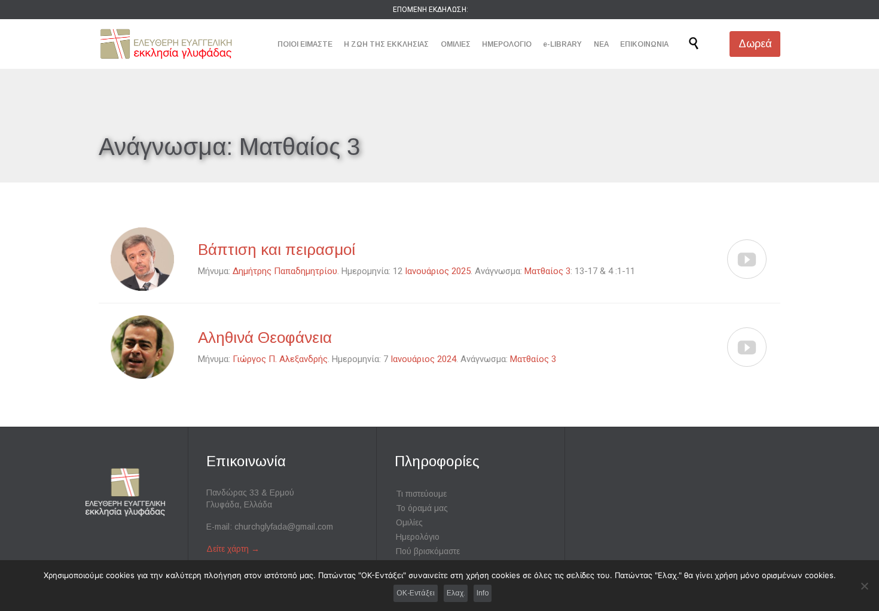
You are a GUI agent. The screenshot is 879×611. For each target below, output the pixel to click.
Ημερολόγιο (417, 537)
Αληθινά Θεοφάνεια (265, 337)
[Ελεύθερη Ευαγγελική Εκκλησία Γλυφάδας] (166, 44)
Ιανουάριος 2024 (423, 359)
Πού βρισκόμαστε (428, 551)
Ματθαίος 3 (547, 271)
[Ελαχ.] (864, 586)
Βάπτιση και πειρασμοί (277, 250)
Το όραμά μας (422, 508)
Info (483, 593)
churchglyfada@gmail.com (283, 526)
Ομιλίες (409, 522)
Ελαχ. (456, 593)
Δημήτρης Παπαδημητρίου (285, 271)
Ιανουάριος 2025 (438, 271)
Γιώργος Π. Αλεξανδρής (280, 359)
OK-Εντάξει (415, 593)
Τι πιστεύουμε (421, 493)
